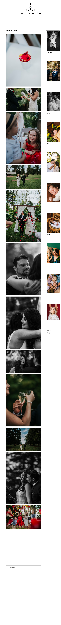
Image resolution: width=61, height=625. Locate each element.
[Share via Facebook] (6, 547)
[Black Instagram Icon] (49, 333)
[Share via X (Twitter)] (9, 547)
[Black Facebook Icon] (47, 333)
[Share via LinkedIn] (12, 547)
